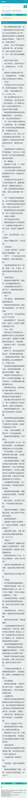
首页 (3, 10)
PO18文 (3, 2)
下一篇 (24, 14)
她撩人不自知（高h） (17, 10)
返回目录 (14, 14)
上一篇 (3, 14)
